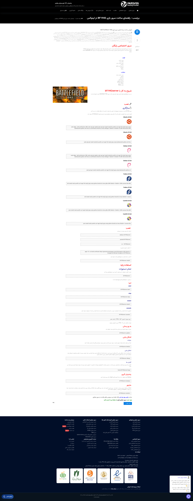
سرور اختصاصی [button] (122, 10)
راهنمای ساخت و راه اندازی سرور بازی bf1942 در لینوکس (113, 39)
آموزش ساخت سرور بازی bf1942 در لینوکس (70, 33)
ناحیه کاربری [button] (72, 10)
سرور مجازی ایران (122, 400)
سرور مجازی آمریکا (136, 428)
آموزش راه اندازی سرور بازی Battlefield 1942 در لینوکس (87, 32)
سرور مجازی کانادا (114, 424)
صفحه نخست (137, 10)
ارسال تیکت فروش (92, 447)
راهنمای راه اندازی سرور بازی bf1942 (91, 37)
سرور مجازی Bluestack (91, 437)
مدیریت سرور (117, 32)
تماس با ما (71, 441)
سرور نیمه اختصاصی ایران (134, 443)
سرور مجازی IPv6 (136, 430)
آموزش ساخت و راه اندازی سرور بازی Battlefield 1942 (116, 30)
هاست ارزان (71, 428)
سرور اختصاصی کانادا (135, 450)
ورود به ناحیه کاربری (91, 443)
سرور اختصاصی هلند (135, 445)
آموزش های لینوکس (127, 32)
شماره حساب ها (70, 450)
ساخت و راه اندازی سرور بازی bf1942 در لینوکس (69, 41)
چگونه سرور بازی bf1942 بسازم (117, 36)
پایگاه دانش (80, 10)
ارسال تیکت (113, 489)
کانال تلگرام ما (71, 445)
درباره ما (72, 443)
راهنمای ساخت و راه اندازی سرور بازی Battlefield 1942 (71, 38)
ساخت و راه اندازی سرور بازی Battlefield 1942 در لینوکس (102, 41)
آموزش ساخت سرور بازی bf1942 (84, 33)
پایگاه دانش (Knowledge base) (111, 441)
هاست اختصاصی (70, 424)
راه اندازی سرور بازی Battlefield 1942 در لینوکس (89, 36)
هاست (114, 10)
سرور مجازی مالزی (114, 428)
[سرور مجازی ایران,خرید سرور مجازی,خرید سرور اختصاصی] (130, 4)
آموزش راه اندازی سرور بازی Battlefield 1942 (105, 32)
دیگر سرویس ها (89, 10)
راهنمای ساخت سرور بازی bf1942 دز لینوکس (89, 38)
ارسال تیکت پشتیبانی (91, 445)
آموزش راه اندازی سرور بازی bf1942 (70, 32)
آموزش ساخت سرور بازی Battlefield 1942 (117, 33)
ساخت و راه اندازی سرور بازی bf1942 (84, 41)
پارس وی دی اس (89, 495)
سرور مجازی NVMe (91, 430)
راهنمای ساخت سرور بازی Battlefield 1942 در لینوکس (120, 38)
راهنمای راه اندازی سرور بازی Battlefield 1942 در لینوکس (108, 37)
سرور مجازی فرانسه (136, 426)
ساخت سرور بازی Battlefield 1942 (96, 39)
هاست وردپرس (70, 422)
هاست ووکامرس (70, 426)
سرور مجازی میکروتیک (91, 426)
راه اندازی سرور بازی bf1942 (75, 36)
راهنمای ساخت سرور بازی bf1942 (104, 38)
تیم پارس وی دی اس (102, 495)
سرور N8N (93, 432)
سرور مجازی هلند (136, 424)
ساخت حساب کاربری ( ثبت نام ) (89, 441)
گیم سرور (121, 32)
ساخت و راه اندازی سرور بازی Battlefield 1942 (120, 41)
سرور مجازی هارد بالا (91, 428)
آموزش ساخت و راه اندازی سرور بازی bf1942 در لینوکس (73, 35)
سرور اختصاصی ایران (135, 441)
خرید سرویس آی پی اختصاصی (89, 422)
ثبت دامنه (108, 10)
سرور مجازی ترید (100, 10)
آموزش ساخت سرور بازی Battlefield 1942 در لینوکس (99, 33)
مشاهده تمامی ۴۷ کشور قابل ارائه (110, 432)
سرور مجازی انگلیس (113, 422)
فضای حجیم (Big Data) (112, 443)
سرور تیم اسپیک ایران (113, 445)
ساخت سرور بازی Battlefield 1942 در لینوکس (81, 39)
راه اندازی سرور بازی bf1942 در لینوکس (63, 36)
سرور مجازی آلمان (114, 430)
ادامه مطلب (128, 403)
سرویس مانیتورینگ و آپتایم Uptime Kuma (86, 435)
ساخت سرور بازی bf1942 (68, 39)
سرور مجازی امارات (114, 426)
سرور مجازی (131, 10)
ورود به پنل (62, 10)
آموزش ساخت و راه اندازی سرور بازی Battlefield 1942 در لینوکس (110, 35)
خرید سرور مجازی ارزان (91, 424)
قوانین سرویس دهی (69, 447)
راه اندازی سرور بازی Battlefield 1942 (105, 36)
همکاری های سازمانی (113, 447)
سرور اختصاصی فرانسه (135, 447)
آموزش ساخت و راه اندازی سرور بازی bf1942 (90, 35)
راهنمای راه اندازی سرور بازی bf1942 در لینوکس (76, 37)
